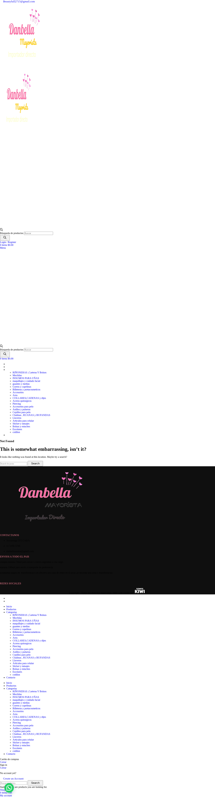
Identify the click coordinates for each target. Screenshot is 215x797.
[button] (9, 788)
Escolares (17, 429)
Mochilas (17, 375)
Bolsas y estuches (21, 426)
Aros (15, 395)
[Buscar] (5, 238)
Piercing (17, 403)
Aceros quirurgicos (22, 401)
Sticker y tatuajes (21, 423)
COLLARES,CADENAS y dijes (29, 398)
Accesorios (18, 392)
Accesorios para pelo (23, 406)
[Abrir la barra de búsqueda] (1, 230)
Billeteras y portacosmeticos (26, 389)
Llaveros (17, 418)
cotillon (16, 432)
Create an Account (13, 778)
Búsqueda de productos (12, 233)
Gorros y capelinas (22, 386)
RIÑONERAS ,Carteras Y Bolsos (29, 372)
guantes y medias (21, 383)
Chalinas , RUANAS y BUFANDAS (31, 415)
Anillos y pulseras (21, 409)
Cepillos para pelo (22, 412)
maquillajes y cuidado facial (26, 381)
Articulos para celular (23, 420)
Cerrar (3, 762)
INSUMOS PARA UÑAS (26, 378)
